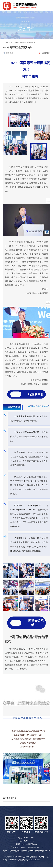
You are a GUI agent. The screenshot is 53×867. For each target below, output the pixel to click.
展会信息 (31, 42)
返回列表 (46, 53)
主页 (16, 42)
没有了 (10, 798)
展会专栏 (23, 42)
